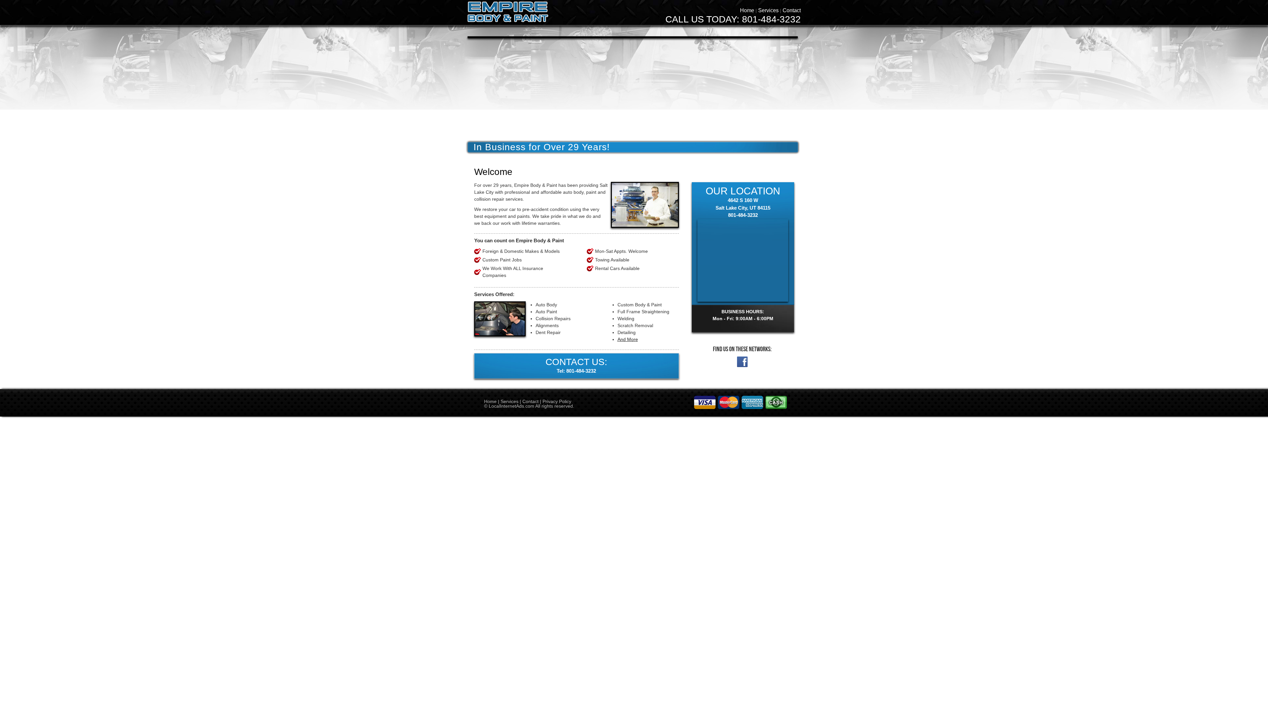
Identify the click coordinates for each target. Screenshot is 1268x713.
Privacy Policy (557, 401)
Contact (792, 10)
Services (768, 10)
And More (627, 339)
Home (747, 10)
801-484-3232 (581, 371)
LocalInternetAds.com (511, 406)
